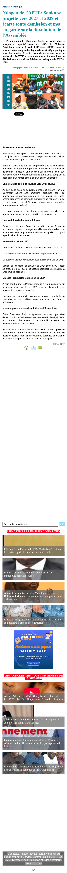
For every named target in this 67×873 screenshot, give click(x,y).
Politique (17, 7)
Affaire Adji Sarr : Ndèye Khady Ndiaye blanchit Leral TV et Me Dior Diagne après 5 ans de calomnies (33, 698)
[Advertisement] (33, 133)
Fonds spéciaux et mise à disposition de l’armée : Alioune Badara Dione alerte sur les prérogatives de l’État (32, 743)
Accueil (6, 7)
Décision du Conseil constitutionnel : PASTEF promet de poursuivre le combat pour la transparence (33, 768)
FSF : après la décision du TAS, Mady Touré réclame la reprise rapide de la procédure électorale (33, 551)
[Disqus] (33, 394)
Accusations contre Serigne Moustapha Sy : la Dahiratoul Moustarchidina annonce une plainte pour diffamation (33, 596)
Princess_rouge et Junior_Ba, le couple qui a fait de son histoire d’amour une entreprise (32, 621)
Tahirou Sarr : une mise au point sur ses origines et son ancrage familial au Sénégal (32, 721)
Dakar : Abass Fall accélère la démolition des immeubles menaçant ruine (29, 574)
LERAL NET (59, 344)
